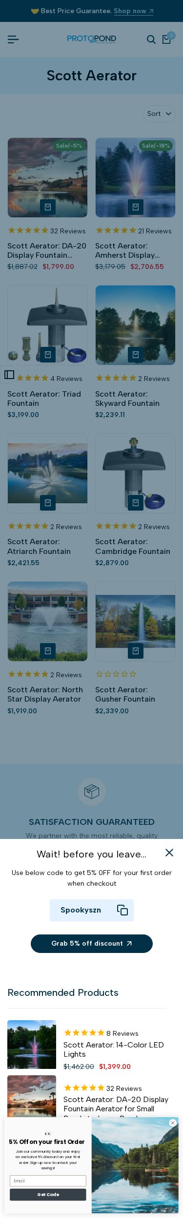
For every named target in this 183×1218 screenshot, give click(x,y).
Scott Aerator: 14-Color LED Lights (113, 1049)
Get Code (48, 1195)
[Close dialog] (173, 1123)
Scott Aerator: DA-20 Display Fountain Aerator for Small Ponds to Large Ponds (115, 1109)
